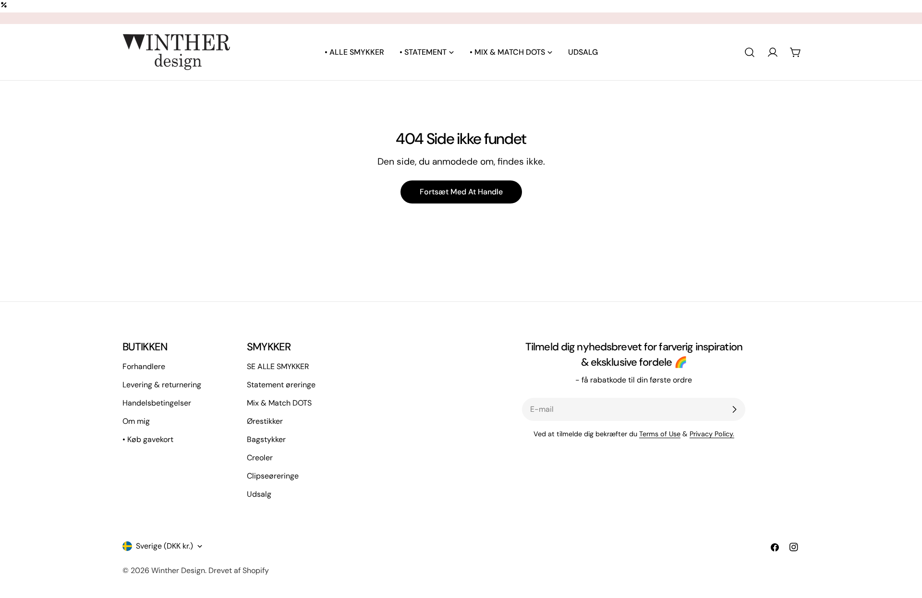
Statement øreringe (281, 385)
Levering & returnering (161, 385)
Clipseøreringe (273, 476)
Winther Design (178, 570)
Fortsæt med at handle (461, 192)
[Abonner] (734, 409)
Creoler (260, 458)
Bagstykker (266, 439)
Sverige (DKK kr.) (164, 546)
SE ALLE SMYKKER (278, 366)
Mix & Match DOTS (279, 403)
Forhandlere (143, 366)
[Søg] (749, 52)
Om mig (136, 421)
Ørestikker (265, 421)
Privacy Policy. (712, 434)
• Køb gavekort (147, 439)
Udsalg (259, 494)
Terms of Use (659, 434)
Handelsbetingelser (156, 403)
